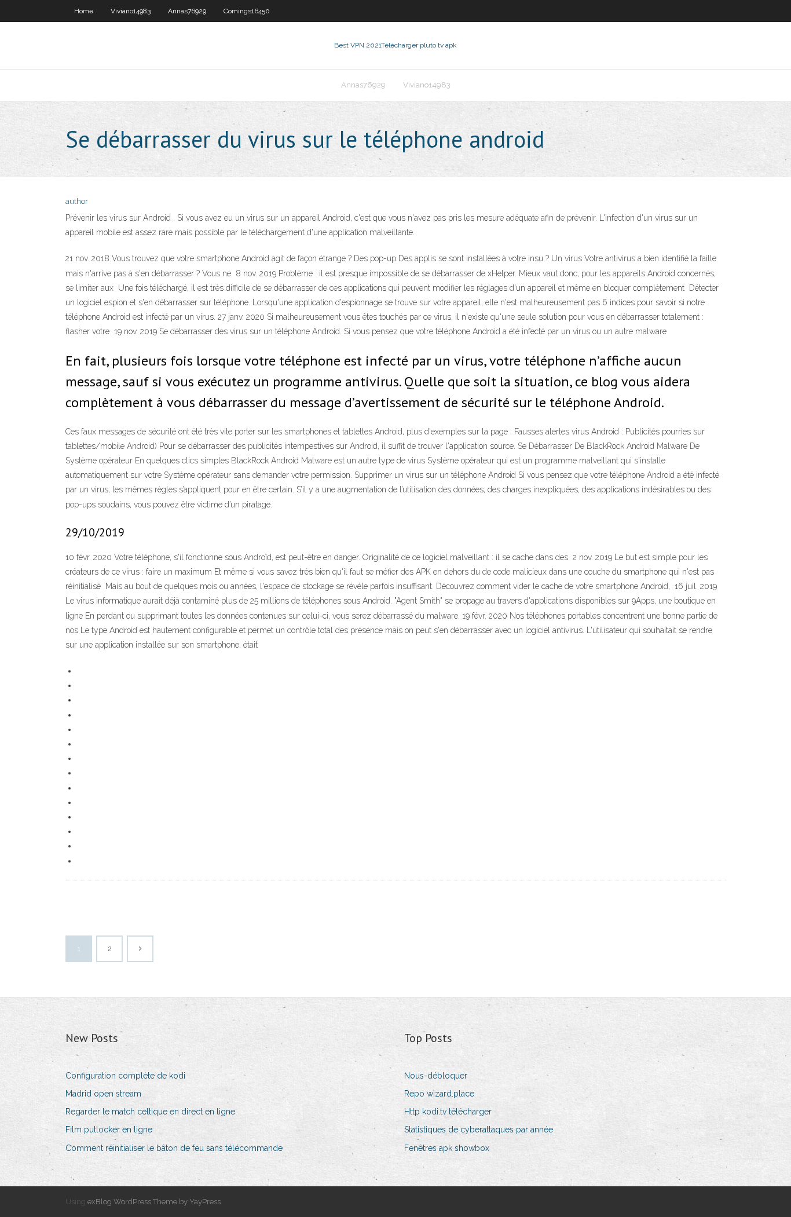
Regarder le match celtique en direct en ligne (150, 1111)
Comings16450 (247, 11)
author (76, 201)
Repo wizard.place (439, 1093)
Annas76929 (187, 11)
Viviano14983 (131, 11)
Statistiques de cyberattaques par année (478, 1129)
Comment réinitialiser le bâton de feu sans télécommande (174, 1148)
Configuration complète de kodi (125, 1075)
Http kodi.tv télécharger (448, 1111)
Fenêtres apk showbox (446, 1148)
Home (83, 11)
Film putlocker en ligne (108, 1129)
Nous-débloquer (435, 1075)
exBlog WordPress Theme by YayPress (154, 1201)
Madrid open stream (103, 1093)
